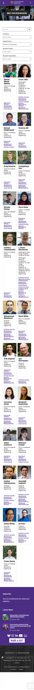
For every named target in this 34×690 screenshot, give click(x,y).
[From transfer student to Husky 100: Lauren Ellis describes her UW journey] (5, 626)
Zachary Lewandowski (9, 248)
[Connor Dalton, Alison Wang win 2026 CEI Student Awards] (5, 617)
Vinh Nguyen (9, 358)
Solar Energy (8, 108)
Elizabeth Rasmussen (23, 403)
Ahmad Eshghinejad (9, 129)
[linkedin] (16, 636)
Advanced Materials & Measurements (23, 186)
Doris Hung (23, 207)
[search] (30, 3)
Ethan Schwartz (8, 444)
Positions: (6, 34)
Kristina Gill (23, 128)
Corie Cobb (23, 79)
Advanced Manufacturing (24, 108)
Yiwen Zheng (9, 561)
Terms (21, 669)
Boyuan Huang (7, 208)
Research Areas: (8, 48)
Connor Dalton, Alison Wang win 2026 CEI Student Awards (19, 616)
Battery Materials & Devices (22, 104)
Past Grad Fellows (7, 103)
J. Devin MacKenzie (23, 248)
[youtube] (21, 636)
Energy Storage (24, 101)
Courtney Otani (8, 403)
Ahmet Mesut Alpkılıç (7, 81)
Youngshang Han (24, 167)
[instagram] (12, 636)
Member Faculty (24, 97)
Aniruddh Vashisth (22, 482)
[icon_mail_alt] (25, 636)
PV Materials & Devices (23, 289)
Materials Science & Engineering (24, 280)
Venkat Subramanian (9, 482)
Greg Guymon (9, 166)
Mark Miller (24, 316)
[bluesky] (8, 636)
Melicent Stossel (22, 444)
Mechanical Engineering (8, 106)
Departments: (7, 41)
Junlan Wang (9, 523)
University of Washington (20, 667)
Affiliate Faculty (9, 329)
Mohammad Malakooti (9, 317)
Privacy (14, 669)
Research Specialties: (9, 56)
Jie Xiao (22, 523)
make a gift (17, 640)
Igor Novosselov (23, 359)
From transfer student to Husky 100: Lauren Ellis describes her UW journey (20, 626)
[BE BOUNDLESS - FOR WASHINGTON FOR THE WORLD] (17, 687)
